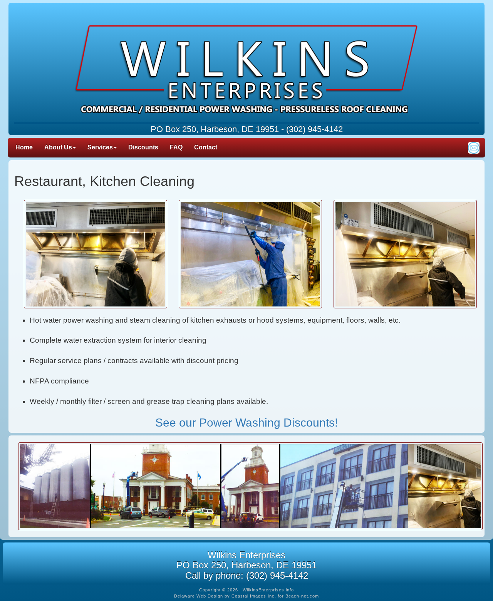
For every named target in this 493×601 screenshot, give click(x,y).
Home (24, 147)
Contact (205, 147)
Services (100, 147)
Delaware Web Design (198, 596)
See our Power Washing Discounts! (246, 422)
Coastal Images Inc (253, 596)
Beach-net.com (302, 596)
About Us (58, 147)
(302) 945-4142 (314, 129)
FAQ (176, 147)
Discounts (143, 147)
